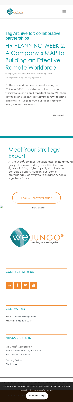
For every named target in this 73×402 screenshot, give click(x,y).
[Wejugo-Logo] (30, 11)
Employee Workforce (16, 73)
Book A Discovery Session (36, 197)
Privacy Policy (14, 360)
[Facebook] (17, 285)
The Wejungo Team (32, 77)
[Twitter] (25, 285)
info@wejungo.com (25, 316)
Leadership (41, 73)
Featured (31, 73)
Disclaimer (11, 364)
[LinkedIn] (9, 285)
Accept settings (37, 395)
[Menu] (65, 12)
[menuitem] (65, 12)
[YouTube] (33, 285)
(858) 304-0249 (23, 320)
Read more (58, 115)
